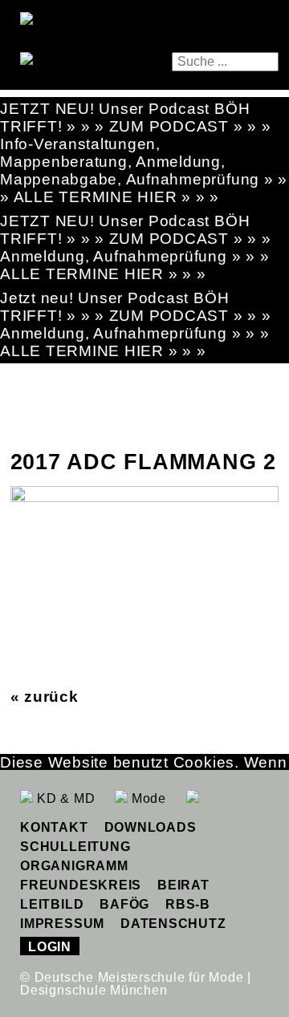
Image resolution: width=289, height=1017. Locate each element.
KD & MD (64, 798)
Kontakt (54, 827)
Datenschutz (173, 923)
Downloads (150, 827)
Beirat (183, 885)
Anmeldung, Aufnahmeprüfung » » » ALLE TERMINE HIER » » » (134, 265)
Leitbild (51, 904)
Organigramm (74, 866)
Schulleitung (75, 846)
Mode (147, 798)
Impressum (62, 923)
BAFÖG (124, 904)
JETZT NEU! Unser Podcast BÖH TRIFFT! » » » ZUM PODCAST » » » (135, 117)
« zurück (44, 696)
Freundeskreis (80, 885)
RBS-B (187, 904)
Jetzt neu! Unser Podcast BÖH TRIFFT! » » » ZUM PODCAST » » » (135, 307)
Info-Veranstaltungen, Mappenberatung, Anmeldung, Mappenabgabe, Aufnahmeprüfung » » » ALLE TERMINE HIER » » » (143, 170)
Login (49, 947)
